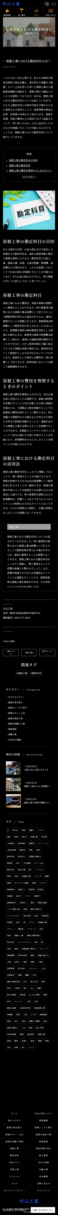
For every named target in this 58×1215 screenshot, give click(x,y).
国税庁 (37, 896)
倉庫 (20, 975)
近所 (41, 929)
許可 (9, 1001)
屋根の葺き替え (15, 702)
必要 (36, 915)
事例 (47, 1041)
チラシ (28, 896)
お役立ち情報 (9, 641)
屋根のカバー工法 (16, 712)
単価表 (9, 922)
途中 (18, 922)
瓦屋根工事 (26, 876)
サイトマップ (43, 1190)
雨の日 (15, 830)
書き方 (19, 896)
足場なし (23, 902)
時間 (21, 1034)
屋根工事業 (42, 902)
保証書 (20, 929)
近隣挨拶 (10, 975)
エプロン (43, 883)
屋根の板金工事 (15, 718)
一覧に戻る (29, 652)
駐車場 (31, 889)
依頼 (16, 1047)
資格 (23, 830)
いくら (31, 1047)
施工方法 (34, 981)
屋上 (25, 988)
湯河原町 (21, 843)
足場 (30, 850)
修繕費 (9, 1014)
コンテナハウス (24, 942)
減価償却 (43, 1014)
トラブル (39, 869)
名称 (36, 942)
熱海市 (31, 843)
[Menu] (53, 4)
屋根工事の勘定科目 (19, 165)
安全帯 (44, 837)
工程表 (17, 988)
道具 (9, 837)
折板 (9, 988)
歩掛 (16, 876)
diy (32, 988)
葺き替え (21, 856)
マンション (18, 1001)
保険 (32, 962)
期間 (27, 975)
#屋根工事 (21, 673)
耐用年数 (10, 856)
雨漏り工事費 (34, 1021)
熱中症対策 (22, 955)
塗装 (16, 837)
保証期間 (10, 955)
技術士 (17, 962)
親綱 (47, 876)
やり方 (33, 1014)
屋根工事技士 (12, 1027)
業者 (32, 1041)
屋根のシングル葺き (17, 707)
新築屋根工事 (39, 1008)
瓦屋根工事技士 (35, 856)
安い (23, 1047)
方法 (34, 975)
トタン (40, 830)
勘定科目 (10, 869)
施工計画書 (11, 994)
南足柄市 (30, 1034)
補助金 (22, 850)
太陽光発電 (11, 850)
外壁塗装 (45, 915)
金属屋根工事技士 (29, 948)
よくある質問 (34, 994)
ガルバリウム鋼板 (21, 883)
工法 (43, 968)
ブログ (36, 15)
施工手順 (39, 1027)
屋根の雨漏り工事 (16, 723)
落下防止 (21, 968)
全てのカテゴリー (16, 697)
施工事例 (21, 15)
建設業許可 (11, 902)
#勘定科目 (36, 673)
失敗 (36, 1001)
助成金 (40, 889)
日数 (9, 948)
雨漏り (31, 830)
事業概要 (7, 15)
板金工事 (21, 869)
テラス (31, 922)
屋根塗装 (12, 728)
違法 (32, 902)
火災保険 (27, 863)
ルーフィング (43, 843)
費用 (16, 1041)
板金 (45, 1021)
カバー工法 (38, 863)
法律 (38, 850)
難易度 (9, 863)
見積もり (21, 889)
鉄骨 (43, 981)
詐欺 (9, 876)
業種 (9, 883)
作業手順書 (11, 1034)
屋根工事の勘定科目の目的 (23, 160)
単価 (25, 909)
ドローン (10, 929)
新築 (34, 883)
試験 (9, 1021)
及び (25, 981)
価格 (16, 948)
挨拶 (9, 935)
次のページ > (47, 652)
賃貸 (18, 1014)
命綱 (39, 988)
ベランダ (37, 876)
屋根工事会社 (36, 909)
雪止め (24, 837)
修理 (45, 994)
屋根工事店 (11, 1008)
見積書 (9, 896)
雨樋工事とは (43, 955)
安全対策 (26, 915)
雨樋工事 (12, 734)
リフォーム (31, 929)
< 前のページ (11, 652)
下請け (40, 962)
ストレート (44, 948)
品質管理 (10, 968)
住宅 (16, 1021)
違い (30, 869)
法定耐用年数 (25, 1008)
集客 (25, 962)
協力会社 (10, 942)
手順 (9, 962)
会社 (9, 1047)
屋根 (32, 955)
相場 (9, 1041)
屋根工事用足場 (13, 981)
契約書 (22, 994)
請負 (30, 1027)
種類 (40, 1041)
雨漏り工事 (18, 935)
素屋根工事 (42, 922)
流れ (18, 863)
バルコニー (33, 968)
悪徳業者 (10, 889)
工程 (25, 1014)
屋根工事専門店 (33, 935)
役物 (23, 1021)
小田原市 (10, 843)
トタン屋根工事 (13, 909)
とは (23, 1027)
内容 (29, 1001)
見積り (24, 1041)
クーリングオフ (13, 915)
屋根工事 (41, 1034)
